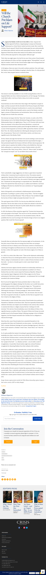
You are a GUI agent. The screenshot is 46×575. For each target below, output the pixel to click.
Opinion (4, 10)
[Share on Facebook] (5, 479)
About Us (4, 535)
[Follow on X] (22, 528)
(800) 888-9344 (6, 563)
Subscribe (37, 418)
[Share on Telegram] (7, 479)
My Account (4, 549)
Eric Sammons (6, 509)
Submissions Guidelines (6, 537)
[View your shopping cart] (38, 2)
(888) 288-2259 (7, 565)
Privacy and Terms (6, 542)
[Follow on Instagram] (24, 528)
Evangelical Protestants (7, 455)
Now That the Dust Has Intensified (17, 507)
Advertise (4, 539)
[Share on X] (2, 479)
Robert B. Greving (15, 512)
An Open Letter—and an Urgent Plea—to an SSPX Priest (28, 508)
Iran (3, 457)
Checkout (4, 553)
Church (3, 451)
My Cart (3, 551)
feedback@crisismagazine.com (8, 560)
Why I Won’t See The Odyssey (7, 506)
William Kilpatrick (8, 30)
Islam (3, 459)
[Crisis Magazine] (4, 2)
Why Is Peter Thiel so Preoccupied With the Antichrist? (38, 508)
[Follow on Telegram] (27, 528)
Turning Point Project (31, 406)
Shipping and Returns (6, 540)
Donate (8, 442)
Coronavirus (4, 453)
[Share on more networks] (15, 479)
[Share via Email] (10, 479)
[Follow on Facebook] (19, 528)
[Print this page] (12, 479)
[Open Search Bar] (41, 2)
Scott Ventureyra (37, 514)
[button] (43, 572)
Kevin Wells (27, 513)
